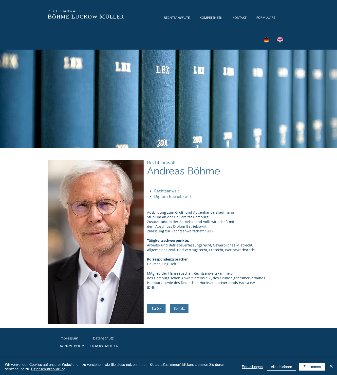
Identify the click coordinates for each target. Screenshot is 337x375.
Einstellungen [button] (252, 366)
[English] (280, 39)
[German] (266, 39)
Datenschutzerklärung (48, 368)
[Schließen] (331, 366)
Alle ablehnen (281, 366)
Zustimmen (312, 366)
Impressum (68, 338)
